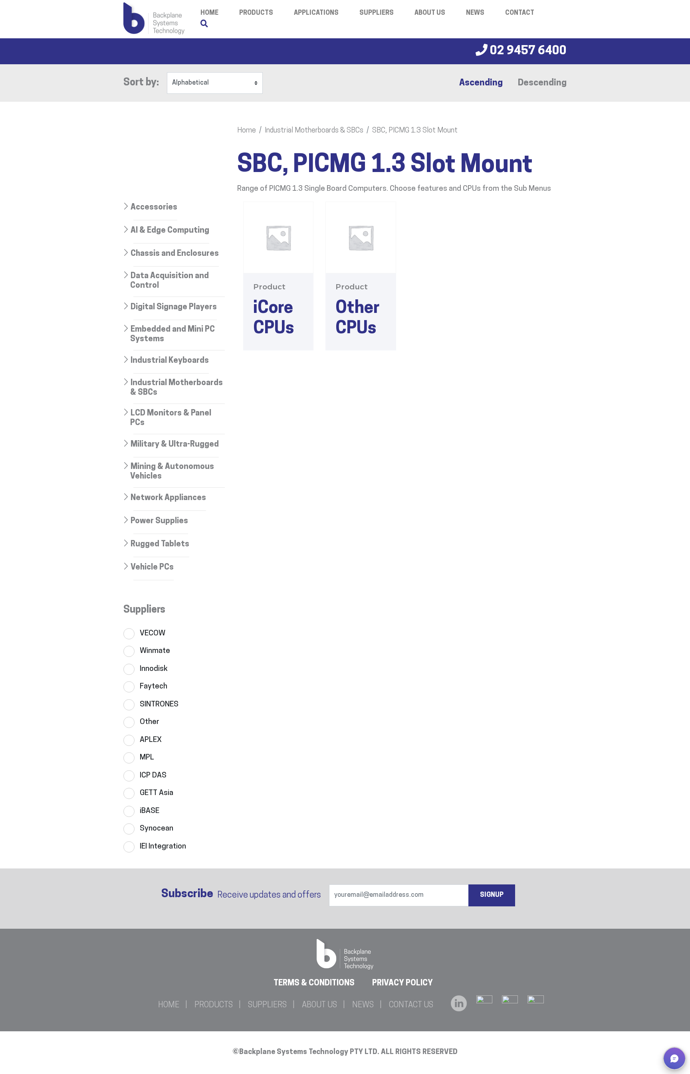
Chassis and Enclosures (175, 254)
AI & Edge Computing (170, 231)
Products (256, 13)
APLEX (151, 740)
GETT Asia (156, 793)
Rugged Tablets (160, 544)
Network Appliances (168, 498)
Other (149, 722)
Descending (542, 83)
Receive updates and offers (241, 894)
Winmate (155, 651)
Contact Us (411, 1005)
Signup (492, 895)
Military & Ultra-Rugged (175, 445)
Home (246, 130)
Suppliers (376, 13)
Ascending (481, 83)
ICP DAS (153, 775)
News (475, 13)
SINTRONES (159, 704)
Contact (519, 13)
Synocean (156, 829)
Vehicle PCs (152, 568)
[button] (674, 1058)
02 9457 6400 (527, 51)
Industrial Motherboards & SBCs (314, 130)
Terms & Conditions (314, 983)
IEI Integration (163, 846)
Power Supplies (159, 521)
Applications (316, 13)
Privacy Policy (402, 983)
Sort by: (141, 83)
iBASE (149, 811)
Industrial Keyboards (170, 361)
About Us (429, 13)
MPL (147, 757)
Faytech (153, 686)
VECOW (152, 633)
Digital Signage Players (174, 307)
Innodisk (154, 669)
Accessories (154, 208)
